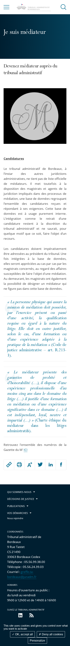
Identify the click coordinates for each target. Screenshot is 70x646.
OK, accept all (23, 634)
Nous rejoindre (15, 518)
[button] (63, 7)
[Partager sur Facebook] (61, 465)
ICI (25, 450)
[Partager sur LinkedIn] (50, 465)
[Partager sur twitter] (40, 465)
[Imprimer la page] (19, 465)
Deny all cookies (52, 634)
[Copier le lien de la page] (9, 465)
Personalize (37, 640)
